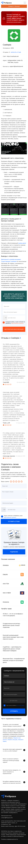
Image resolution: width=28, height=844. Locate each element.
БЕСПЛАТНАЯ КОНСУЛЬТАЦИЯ (14, 329)
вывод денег (22, 243)
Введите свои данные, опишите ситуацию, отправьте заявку (13, 739)
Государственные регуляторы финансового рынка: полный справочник (11, 625)
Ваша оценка (5, 481)
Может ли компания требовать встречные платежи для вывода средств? (11, 760)
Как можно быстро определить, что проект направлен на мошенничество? (12, 771)
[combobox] (5, 317)
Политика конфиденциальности (9, 839)
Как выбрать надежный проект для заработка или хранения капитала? (12, 782)
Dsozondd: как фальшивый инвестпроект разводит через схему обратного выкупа (13, 637)
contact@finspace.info (7, 817)
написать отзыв (16, 52)
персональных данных (17, 323)
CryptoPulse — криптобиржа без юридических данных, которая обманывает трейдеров (12, 648)
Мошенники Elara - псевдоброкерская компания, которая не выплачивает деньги (14, 660)
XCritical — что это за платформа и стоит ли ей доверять (13, 614)
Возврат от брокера (14, 6)
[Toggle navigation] (25, 3)
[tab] (14, 725)
